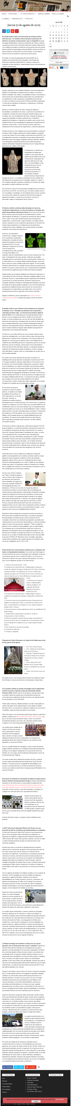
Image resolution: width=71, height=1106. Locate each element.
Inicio (4, 14)
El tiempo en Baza (32, 1089)
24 (50, 41)
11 (53, 35)
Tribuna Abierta (44, 14)
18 (53, 38)
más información (60, 1099)
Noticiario (12, 14)
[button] (68, 16)
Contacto (29, 19)
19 (56, 38)
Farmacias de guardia (33, 1080)
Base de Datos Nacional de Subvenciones (29, 716)
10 (50, 35)
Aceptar (36, 1101)
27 (59, 41)
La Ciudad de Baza (27, 14)
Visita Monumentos (32, 1084)
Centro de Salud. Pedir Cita (34, 1087)
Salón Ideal (30, 1082)
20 (59, 38)
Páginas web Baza (30, 1104)
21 (61, 38)
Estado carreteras (32, 1078)
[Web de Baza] (35, 5)
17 (50, 38)
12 (56, 35)
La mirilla (6, 19)
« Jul (50, 46)
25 (53, 41)
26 (56, 41)
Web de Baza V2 (17, 19)
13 (59, 35)
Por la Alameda (58, 14)
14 (61, 35)
